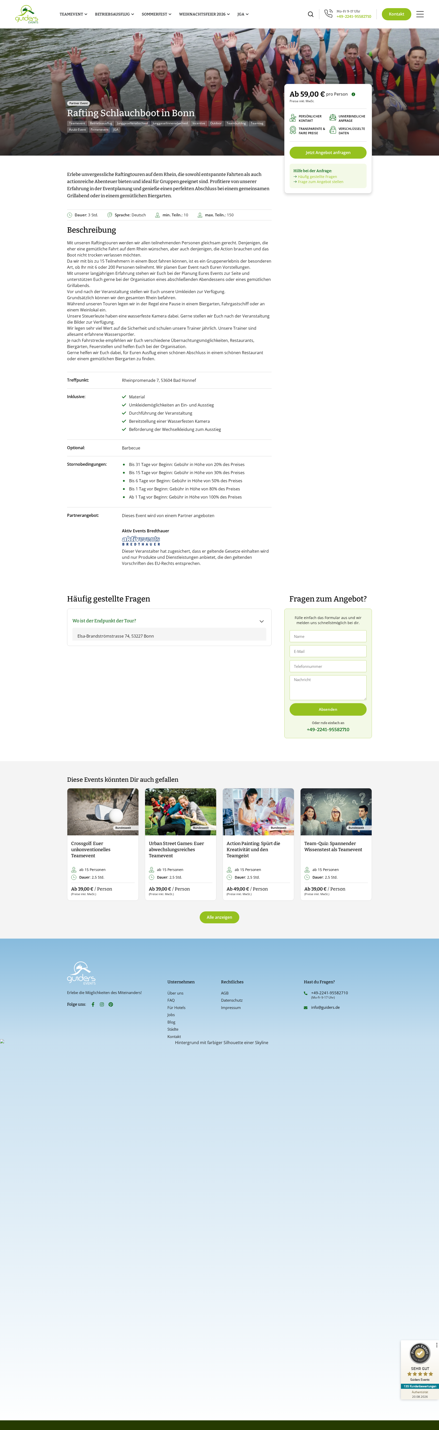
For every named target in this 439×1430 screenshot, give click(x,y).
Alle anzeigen (219, 917)
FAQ (171, 1000)
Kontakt (174, 1036)
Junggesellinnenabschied (170, 123)
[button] (75, 844)
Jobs (171, 1014)
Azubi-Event (77, 129)
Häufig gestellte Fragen (317, 176)
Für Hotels (176, 1007)
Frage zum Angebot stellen (320, 181)
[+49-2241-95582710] (305, 993)
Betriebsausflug (101, 123)
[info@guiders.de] (305, 1008)
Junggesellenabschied (132, 123)
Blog (171, 1022)
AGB (225, 993)
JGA (115, 129)
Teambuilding (236, 123)
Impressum (231, 1007)
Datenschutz (232, 1000)
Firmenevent (99, 129)
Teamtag (257, 123)
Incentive (199, 123)
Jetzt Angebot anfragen (328, 152)
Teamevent (77, 123)
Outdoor (216, 123)
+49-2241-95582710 (354, 16)
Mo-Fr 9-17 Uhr (348, 11)
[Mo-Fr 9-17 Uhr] (328, 13)
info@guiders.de (326, 1007)
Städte (172, 1029)
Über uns (175, 993)
